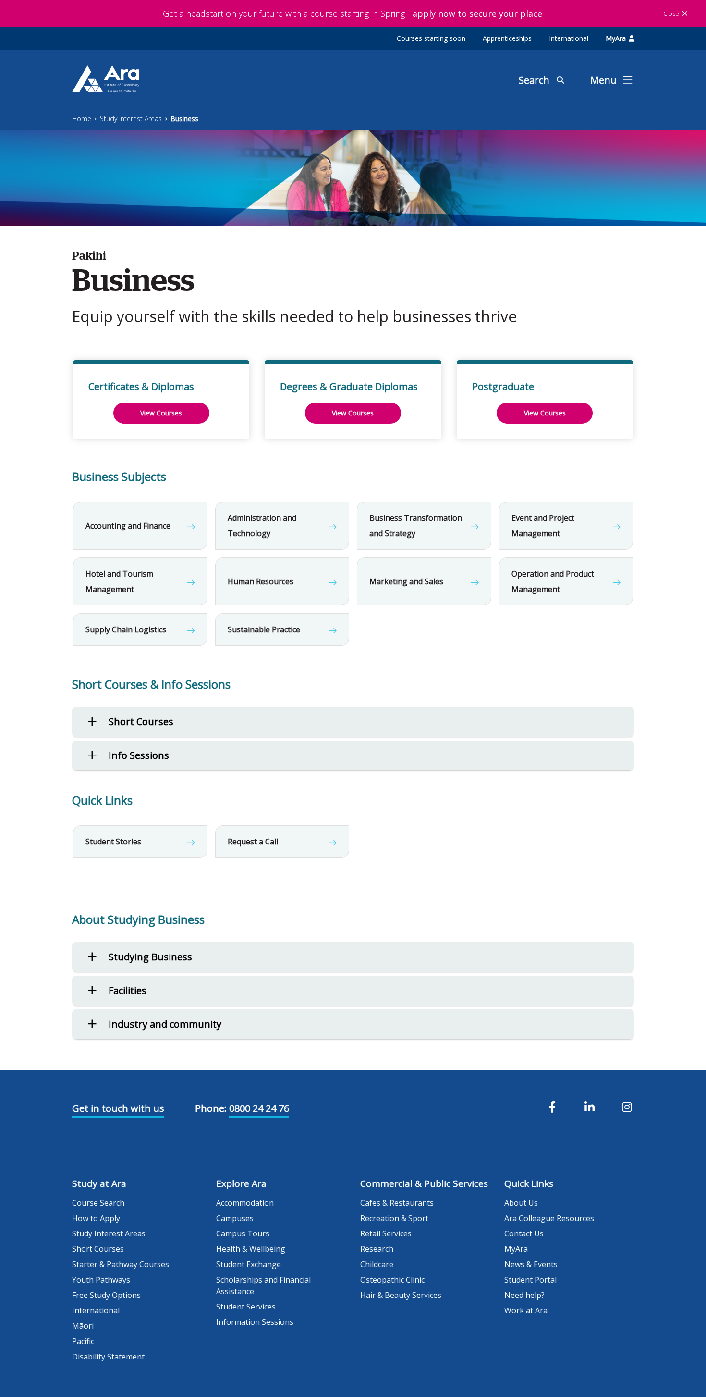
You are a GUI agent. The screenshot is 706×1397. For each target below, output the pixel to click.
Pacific (83, 1341)
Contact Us (524, 1233)
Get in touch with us (118, 1108)
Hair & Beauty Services (400, 1295)
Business (184, 118)
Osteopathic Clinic (392, 1279)
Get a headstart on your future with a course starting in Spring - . (353, 13)
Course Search (98, 1202)
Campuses (235, 1218)
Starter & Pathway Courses (120, 1264)
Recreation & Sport (394, 1218)
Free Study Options (106, 1295)
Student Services (246, 1306)
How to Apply (96, 1218)
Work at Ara (526, 1310)
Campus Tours (242, 1233)
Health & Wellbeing (250, 1249)
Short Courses (98, 1249)
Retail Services (386, 1233)
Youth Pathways (101, 1279)
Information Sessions (254, 1322)
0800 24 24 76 (259, 1108)
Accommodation (245, 1202)
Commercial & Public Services (424, 1183)
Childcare (376, 1264)
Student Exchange (248, 1264)
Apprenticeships (507, 38)
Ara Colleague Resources (549, 1218)
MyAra (616, 38)
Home (81, 118)
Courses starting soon (431, 38)
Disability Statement (108, 1356)
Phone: (211, 1108)
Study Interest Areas (131, 118)
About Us (521, 1202)
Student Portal (530, 1279)
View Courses (161, 412)
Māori (83, 1326)
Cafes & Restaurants (397, 1202)
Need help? (524, 1295)
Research (376, 1249)
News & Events (531, 1264)
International (568, 38)
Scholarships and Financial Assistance (263, 1285)
